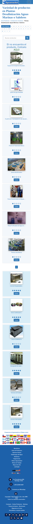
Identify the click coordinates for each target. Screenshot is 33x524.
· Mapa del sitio (16, 464)
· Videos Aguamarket (16, 460)
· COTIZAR (16, 467)
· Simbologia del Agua (16, 454)
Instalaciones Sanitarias (17, 21)
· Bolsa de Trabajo (16, 462)
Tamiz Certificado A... (16, 312)
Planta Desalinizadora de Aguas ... (16, 199)
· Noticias (25, 504)
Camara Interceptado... (16, 419)
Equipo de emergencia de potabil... (16, 65)
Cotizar (16, 73)
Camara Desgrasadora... (16, 286)
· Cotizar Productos (17, 504)
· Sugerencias (16, 458)
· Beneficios (16, 448)
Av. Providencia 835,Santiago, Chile (18, 480)
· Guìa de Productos (16, 450)
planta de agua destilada (16, 92)
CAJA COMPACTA (16, 339)
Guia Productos (5, 21)
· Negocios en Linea (16, 508)
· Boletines (16, 456)
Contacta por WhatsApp (18, 489)
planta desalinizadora (16, 172)
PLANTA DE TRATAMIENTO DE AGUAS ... (16, 119)
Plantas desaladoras (16, 252)
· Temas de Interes (13, 506)
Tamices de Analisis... (16, 393)
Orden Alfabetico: (6, 26)
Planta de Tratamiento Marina (16, 145)
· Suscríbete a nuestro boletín (16, 510)
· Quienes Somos (16, 452)
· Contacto (8, 504)
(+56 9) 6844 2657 (19, 484)
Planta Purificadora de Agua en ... (16, 225)
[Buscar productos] (27, 38)
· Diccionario (21, 506)
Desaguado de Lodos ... (16, 366)
